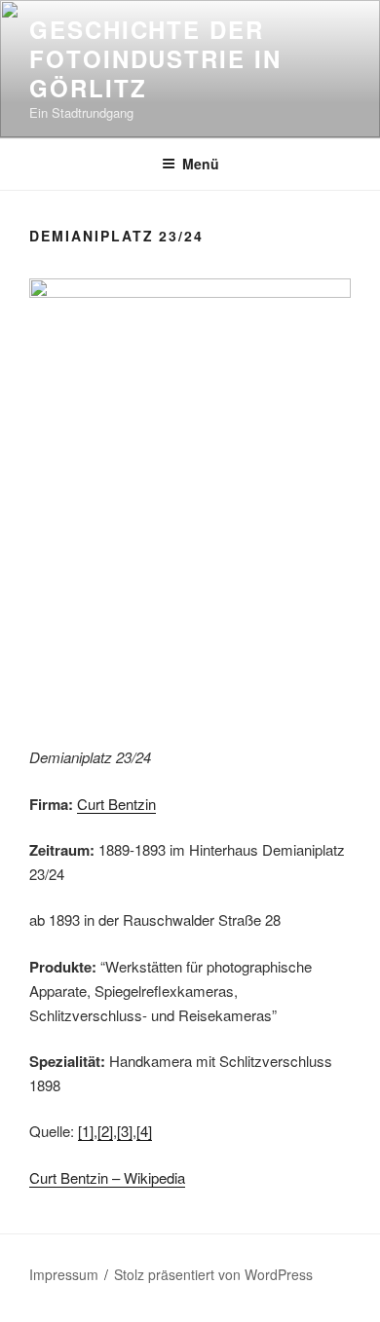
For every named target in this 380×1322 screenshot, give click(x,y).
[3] (125, 1130)
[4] (144, 1130)
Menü (200, 163)
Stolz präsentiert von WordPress (213, 1274)
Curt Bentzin (116, 803)
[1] (86, 1130)
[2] (105, 1130)
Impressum (63, 1274)
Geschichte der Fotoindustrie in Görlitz (155, 58)
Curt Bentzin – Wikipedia (107, 1177)
